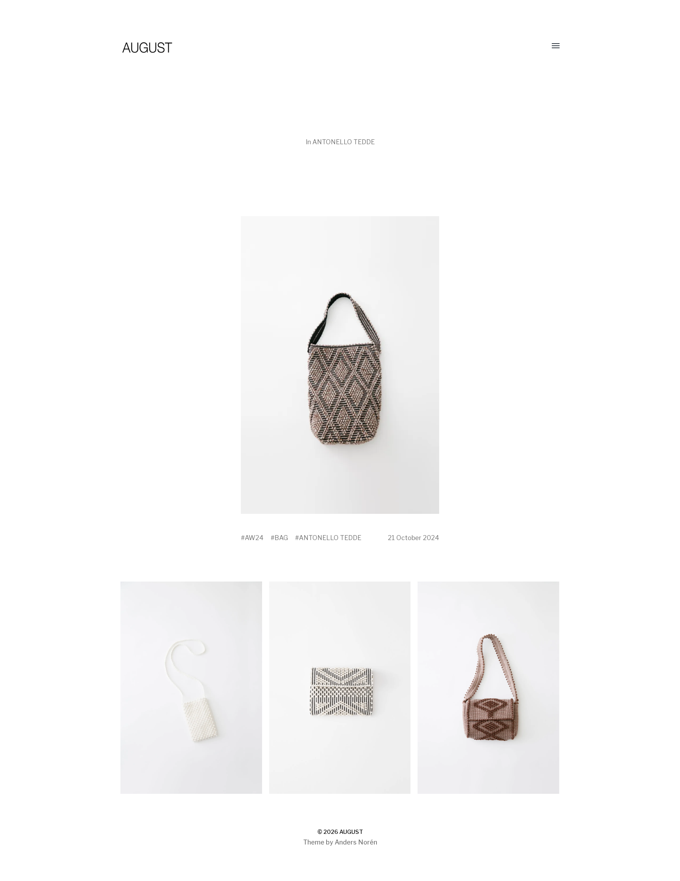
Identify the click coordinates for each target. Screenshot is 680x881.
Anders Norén (356, 842)
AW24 (254, 537)
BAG (281, 537)
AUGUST (351, 832)
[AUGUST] (325, 46)
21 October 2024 (413, 537)
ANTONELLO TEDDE (343, 142)
